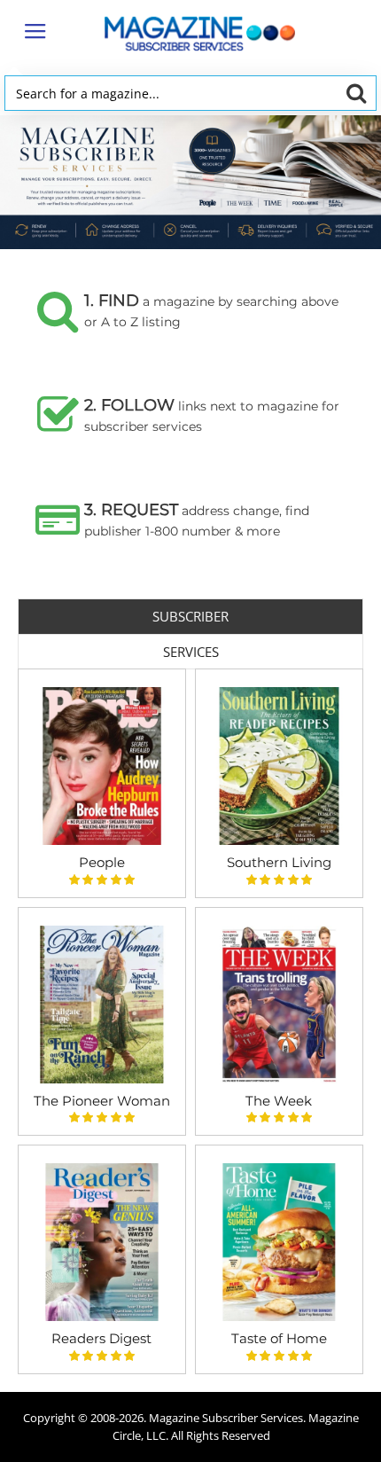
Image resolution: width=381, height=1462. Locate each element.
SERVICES (191, 652)
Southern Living (279, 862)
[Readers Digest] (102, 1242)
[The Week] (279, 1004)
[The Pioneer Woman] (102, 1004)
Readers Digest (101, 1338)
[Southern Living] (279, 766)
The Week (278, 1100)
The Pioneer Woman (102, 1100)
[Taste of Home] (279, 1242)
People (102, 862)
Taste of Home (279, 1338)
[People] (102, 766)
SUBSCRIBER (190, 616)
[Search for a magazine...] (356, 93)
